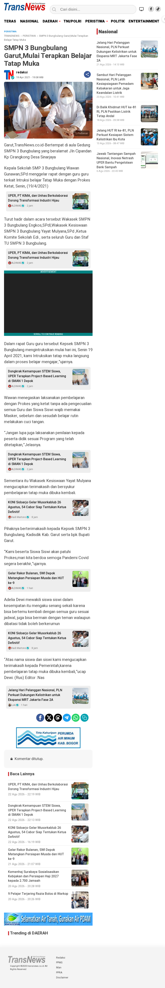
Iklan (58, 967)
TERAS (10, 21)
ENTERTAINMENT (144, 21)
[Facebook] (151, 9)
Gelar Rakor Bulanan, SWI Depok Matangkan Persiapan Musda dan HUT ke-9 (36, 578)
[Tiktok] (158, 9)
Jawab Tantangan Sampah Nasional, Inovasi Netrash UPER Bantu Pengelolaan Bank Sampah (116, 160)
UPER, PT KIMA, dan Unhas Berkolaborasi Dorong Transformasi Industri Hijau (38, 198)
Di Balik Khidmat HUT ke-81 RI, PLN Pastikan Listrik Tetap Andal (116, 112)
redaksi (22, 72)
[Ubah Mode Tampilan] (142, 9)
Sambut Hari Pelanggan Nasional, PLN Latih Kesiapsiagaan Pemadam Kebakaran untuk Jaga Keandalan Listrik (115, 84)
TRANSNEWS (12, 36)
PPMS (59, 962)
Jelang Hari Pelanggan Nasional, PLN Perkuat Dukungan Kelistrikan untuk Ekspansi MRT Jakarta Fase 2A (35, 695)
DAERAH (50, 21)
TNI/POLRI (72, 21)
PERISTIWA (95, 21)
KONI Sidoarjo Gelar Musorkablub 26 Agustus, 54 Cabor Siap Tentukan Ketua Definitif (37, 507)
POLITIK (118, 21)
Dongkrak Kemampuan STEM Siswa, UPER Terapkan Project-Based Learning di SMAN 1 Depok (37, 376)
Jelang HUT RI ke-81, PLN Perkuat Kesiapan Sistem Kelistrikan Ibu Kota (115, 135)
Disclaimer (62, 977)
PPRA (59, 972)
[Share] (87, 74)
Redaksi (60, 958)
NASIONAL (29, 21)
